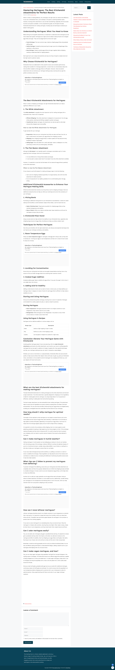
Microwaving (70, 1)
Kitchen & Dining (30, 7)
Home (48, 1)
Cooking (53, 1)
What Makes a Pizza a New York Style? (82, 39)
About (76, 1)
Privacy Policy (88, 1)
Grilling (58, 1)
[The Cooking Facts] (28, 2)
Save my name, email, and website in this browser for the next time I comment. (44, 638)
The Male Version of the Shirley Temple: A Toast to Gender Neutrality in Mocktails (82, 19)
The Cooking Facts (56, 667)
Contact (81, 1)
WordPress (68, 667)
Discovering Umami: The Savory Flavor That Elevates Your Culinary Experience (82, 26)
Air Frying (64, 1)
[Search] (89, 7)
